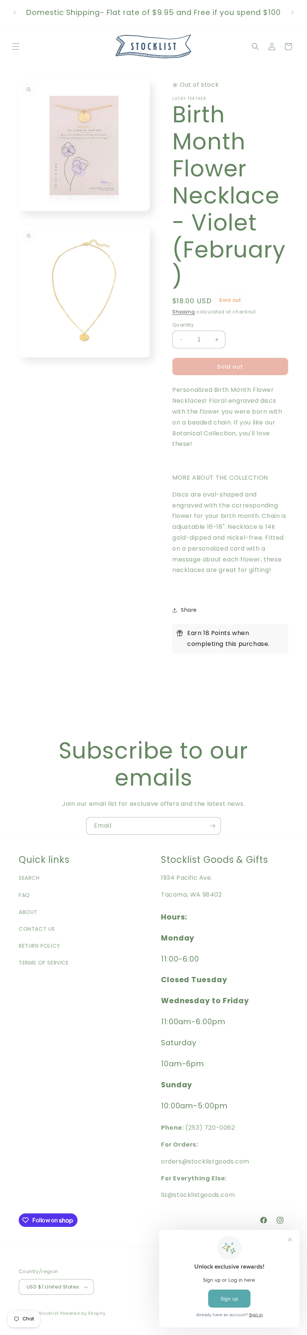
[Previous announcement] (14, 12)
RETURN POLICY (39, 946)
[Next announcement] (292, 12)
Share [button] (189, 610)
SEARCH (29, 878)
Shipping (183, 312)
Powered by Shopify (83, 1313)
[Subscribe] (212, 826)
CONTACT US (37, 929)
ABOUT (28, 912)
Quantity (183, 324)
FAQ (24, 895)
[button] (15, 46)
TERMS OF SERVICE (44, 962)
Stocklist (49, 1313)
